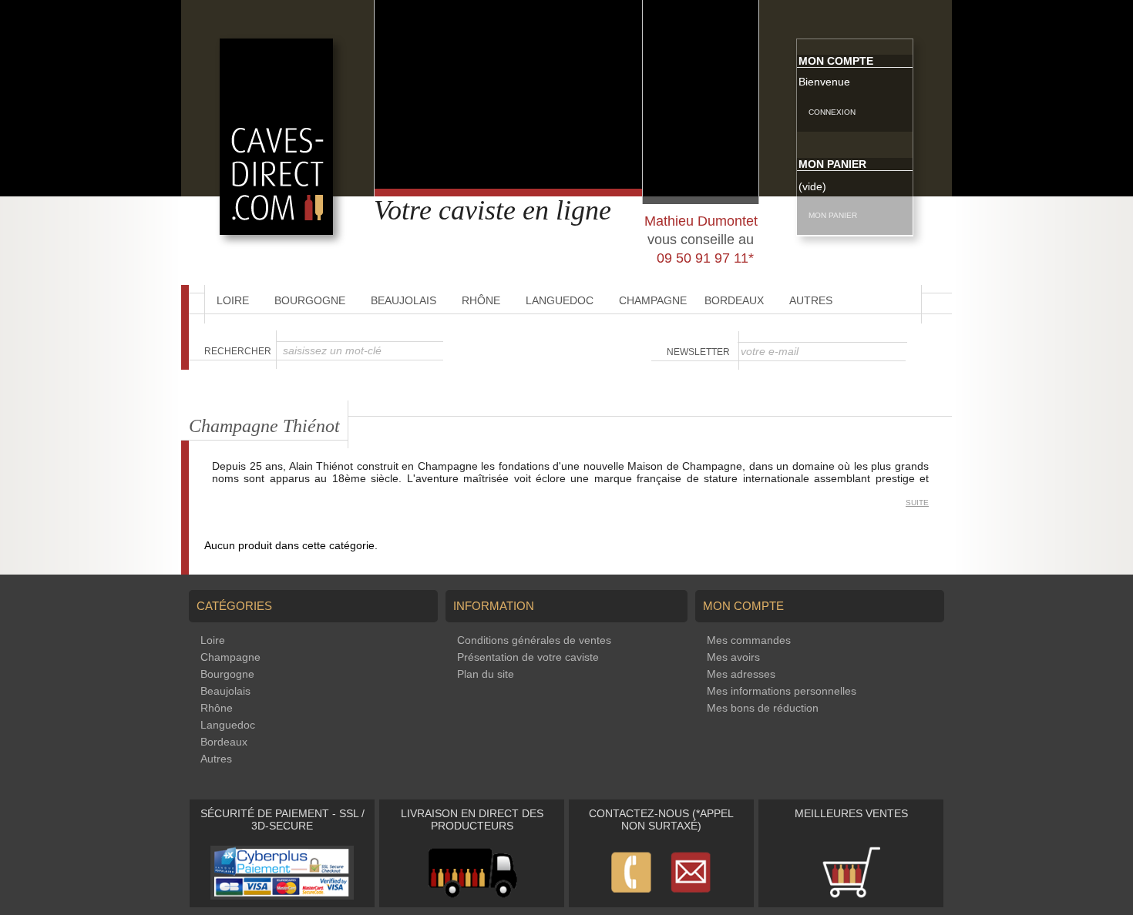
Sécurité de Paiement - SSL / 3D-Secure (282, 819)
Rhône (481, 300)
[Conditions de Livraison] (472, 896)
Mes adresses (741, 674)
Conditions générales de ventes (534, 640)
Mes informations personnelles (781, 691)
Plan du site (485, 674)
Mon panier (832, 164)
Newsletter (698, 352)
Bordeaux (734, 300)
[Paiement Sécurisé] (282, 896)
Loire (233, 300)
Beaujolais (403, 300)
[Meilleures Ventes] (851, 896)
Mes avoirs (733, 657)
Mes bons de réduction (763, 708)
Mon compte (835, 61)
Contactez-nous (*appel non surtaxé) (661, 819)
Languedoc (559, 300)
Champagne (653, 300)
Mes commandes (749, 640)
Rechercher (237, 351)
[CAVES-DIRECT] (276, 231)
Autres (810, 300)
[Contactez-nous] (661, 896)
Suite (917, 502)
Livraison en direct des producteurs (472, 819)
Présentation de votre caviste (528, 657)
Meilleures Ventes (851, 813)
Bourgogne (309, 300)
